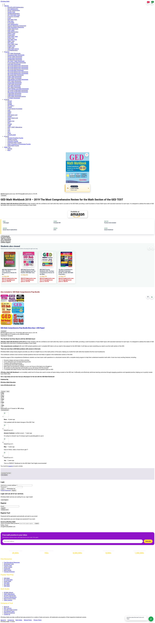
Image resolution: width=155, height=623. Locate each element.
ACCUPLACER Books (10, 595)
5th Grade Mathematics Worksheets (18, 69)
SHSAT (10, 116)
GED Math (7, 578)
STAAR (10, 124)
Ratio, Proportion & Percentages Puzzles (19, 144)
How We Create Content (10, 610)
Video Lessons (8, 600)
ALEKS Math (7, 581)
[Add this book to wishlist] (148, 296)
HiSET (9, 112)
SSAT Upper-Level (13, 118)
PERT (9, 119)
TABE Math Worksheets (14, 95)
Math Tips (7, 147)
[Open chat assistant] (151, 619)
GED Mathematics (13, 24)
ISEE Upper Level (12, 115)
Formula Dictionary (9, 571)
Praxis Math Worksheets (15, 82)
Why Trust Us (7, 608)
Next (8, 391)
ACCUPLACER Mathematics (16, 7)
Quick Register (4, 499)
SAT (9, 130)
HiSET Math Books (9, 594)
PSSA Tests (11, 38)
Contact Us (7, 614)
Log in (2, 488)
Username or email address (9, 485)
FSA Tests (11, 21)
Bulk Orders (19, 620)
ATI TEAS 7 (11, 105)
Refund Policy (28, 620)
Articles (10, 148)
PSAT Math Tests (13, 36)
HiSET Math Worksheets (15, 76)
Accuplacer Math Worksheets (16, 55)
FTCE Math (11, 22)
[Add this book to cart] (152, 297)
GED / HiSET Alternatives (15, 127)
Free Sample (4, 474)
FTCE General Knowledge (15, 109)
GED (9, 110)
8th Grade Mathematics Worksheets (18, 73)
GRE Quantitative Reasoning (16, 27)
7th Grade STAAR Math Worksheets (18, 90)
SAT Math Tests (12, 39)
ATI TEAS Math (8, 580)
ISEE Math (7, 586)
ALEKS (10, 102)
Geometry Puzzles (13, 141)
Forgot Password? (6, 490)
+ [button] (4, 6)
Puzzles (7, 136)
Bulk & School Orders (10, 598)
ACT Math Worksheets (14, 53)
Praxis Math (11, 35)
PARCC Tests (11, 33)
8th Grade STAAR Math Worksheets (18, 92)
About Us (6, 606)
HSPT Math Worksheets (14, 78)
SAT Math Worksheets (14, 85)
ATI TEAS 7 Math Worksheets (16, 61)
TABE (9, 125)
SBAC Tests (11, 41)
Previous (3, 391)
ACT (9, 132)
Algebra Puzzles (12, 139)
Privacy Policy (38, 620)
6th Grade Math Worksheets (16, 70)
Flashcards (7, 568)
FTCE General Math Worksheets (17, 62)
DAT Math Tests (12, 19)
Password (4, 487)
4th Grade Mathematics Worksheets (18, 67)
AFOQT (10, 101)
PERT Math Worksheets (14, 81)
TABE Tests (11, 47)
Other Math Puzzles (13, 145)
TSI (9, 129)
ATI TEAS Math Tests (14, 15)
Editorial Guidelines (9, 613)
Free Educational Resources (12, 562)
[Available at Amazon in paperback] (77, 214)
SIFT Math (11, 42)
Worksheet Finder (9, 564)
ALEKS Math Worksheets (15, 58)
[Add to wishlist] (86, 155)
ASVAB (10, 104)
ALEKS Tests (11, 12)
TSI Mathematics (13, 50)
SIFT (9, 122)
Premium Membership (10, 597)
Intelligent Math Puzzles (14, 142)
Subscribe (148, 541)
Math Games (7, 570)
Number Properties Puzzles (15, 138)
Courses (7, 99)
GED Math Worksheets (14, 64)
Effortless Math (5, 1)
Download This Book (6, 473)
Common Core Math (13, 16)
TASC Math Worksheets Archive (17, 96)
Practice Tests (8, 565)
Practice (7, 52)
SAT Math (7, 583)
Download (3, 195)
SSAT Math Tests (13, 44)
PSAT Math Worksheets (14, 84)
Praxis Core (11, 121)
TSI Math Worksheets (14, 98)
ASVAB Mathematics (14, 13)
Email (2, 506)
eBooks (7, 6)
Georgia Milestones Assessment (17, 26)
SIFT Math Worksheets (14, 87)
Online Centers (8, 567)
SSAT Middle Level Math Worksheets (18, 89)
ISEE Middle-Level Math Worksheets (18, 79)
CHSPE (10, 107)
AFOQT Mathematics (14, 10)
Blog (9, 150)
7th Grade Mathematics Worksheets (18, 72)
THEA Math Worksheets (14, 93)
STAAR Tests (11, 46)
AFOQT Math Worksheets (15, 56)
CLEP (9, 18)
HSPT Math (11, 30)
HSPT (9, 113)
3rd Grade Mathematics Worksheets (18, 65)
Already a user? (4, 509)
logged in (10, 466)
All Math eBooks (8, 592)
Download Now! (4, 410)
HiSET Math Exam (13, 29)
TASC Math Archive (13, 49)
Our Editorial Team (9, 611)
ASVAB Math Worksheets (15, 59)
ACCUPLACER (12, 135)
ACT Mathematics (13, 9)
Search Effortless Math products (10, 523)
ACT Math (7, 584)
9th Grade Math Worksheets (16, 75)
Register (14, 490)
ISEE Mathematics (13, 32)
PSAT (9, 133)
